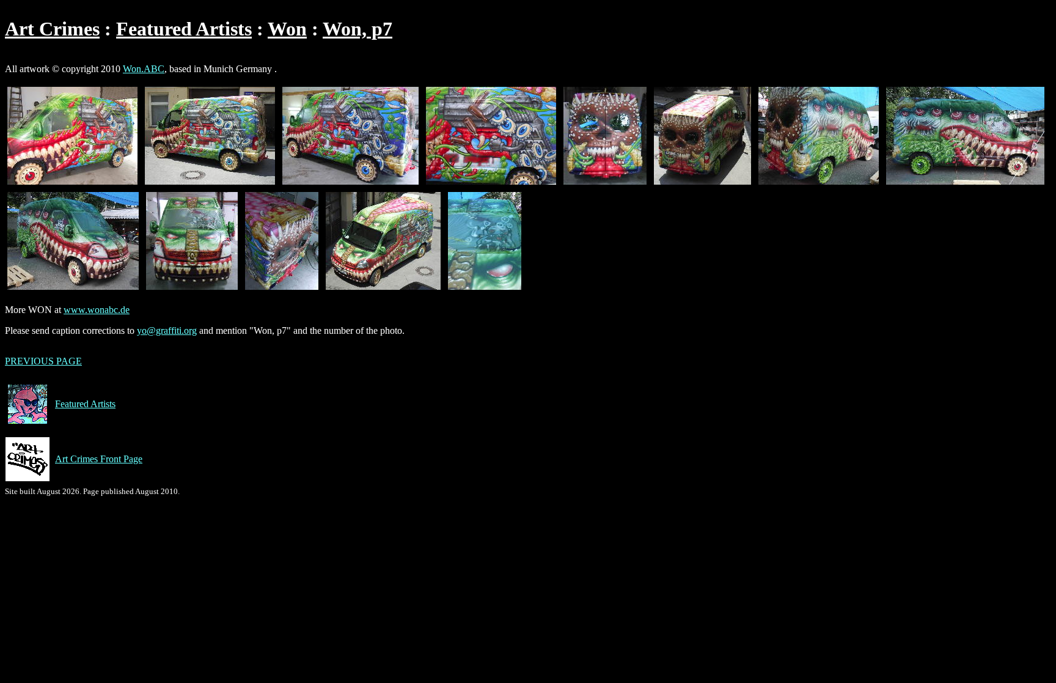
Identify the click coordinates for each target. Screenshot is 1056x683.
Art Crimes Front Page (98, 459)
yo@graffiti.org (167, 330)
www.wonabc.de (97, 310)
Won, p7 (357, 29)
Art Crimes (52, 29)
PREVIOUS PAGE (43, 361)
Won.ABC (143, 69)
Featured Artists (184, 29)
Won (287, 29)
